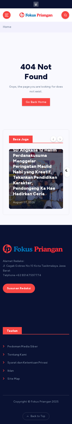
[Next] (60, 139)
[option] (36, 179)
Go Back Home (36, 102)
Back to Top (38, 416)
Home (7, 27)
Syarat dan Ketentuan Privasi (27, 362)
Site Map (13, 378)
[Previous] (53, 139)
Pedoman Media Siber (22, 346)
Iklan (10, 370)
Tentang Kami (17, 354)
